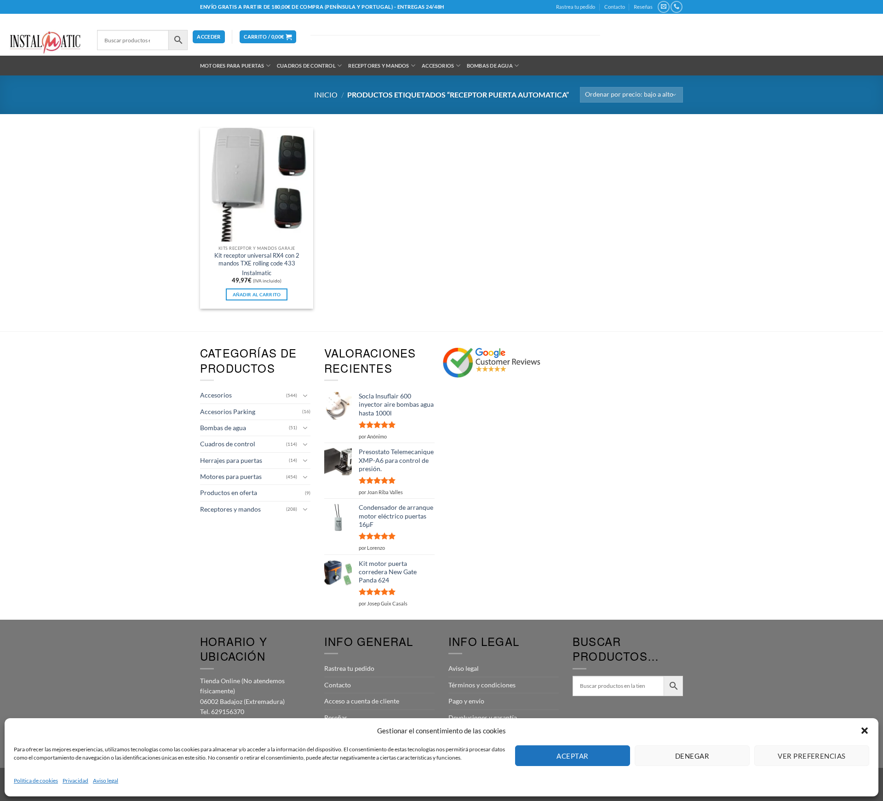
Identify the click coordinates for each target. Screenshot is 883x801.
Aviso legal (105, 780)
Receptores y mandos (378, 66)
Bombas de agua (490, 66)
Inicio (326, 94)
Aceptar (572, 756)
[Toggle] (304, 396)
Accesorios (438, 66)
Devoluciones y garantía (482, 717)
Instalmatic (256, 273)
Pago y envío (466, 701)
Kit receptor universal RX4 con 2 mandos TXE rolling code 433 (256, 259)
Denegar (692, 756)
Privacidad (75, 780)
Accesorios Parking (227, 411)
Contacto (614, 7)
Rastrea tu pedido (575, 7)
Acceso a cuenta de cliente (361, 701)
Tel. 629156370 (222, 711)
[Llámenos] (676, 7)
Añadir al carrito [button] (257, 294)
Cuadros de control (306, 66)
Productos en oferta (228, 492)
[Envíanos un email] (663, 7)
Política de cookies (36, 780)
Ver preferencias (811, 756)
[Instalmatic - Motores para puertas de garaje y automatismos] (45, 42)
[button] (864, 730)
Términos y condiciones (482, 685)
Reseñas (643, 7)
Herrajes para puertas (231, 460)
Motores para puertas (232, 66)
